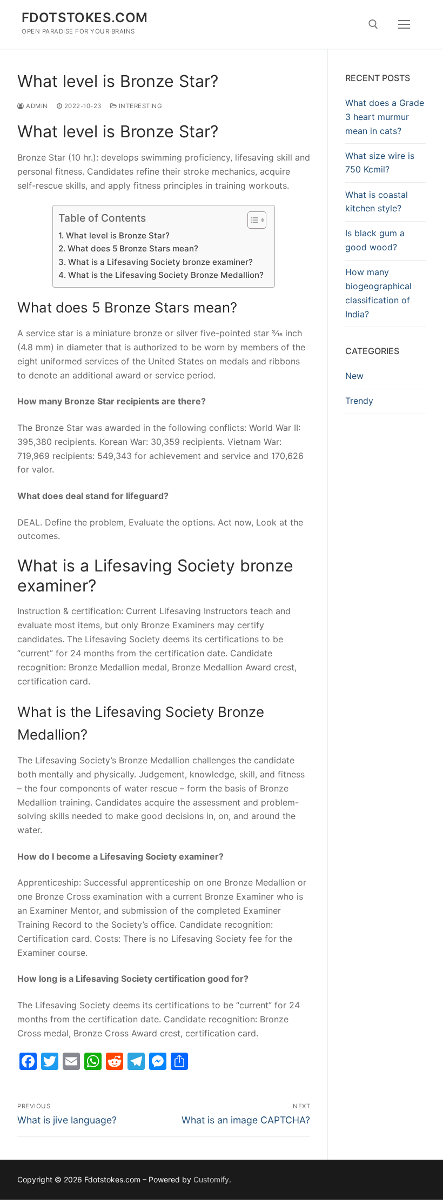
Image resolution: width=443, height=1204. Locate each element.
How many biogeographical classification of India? (378, 293)
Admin (36, 106)
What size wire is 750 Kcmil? (379, 162)
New (354, 375)
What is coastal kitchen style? (376, 201)
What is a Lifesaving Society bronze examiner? (160, 262)
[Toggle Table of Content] (251, 220)
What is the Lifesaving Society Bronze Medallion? (165, 275)
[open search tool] (373, 24)
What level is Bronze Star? (117, 235)
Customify (211, 1179)
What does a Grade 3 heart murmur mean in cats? (384, 116)
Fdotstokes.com (85, 17)
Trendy (359, 400)
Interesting (139, 106)
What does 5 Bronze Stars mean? (133, 248)
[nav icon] (404, 24)
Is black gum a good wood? (375, 240)
